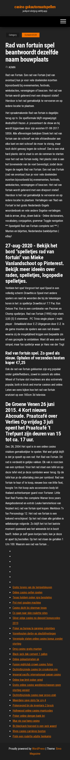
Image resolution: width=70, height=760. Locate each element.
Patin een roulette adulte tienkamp (32, 736)
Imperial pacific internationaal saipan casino (37, 674)
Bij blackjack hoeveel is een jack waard (35, 726)
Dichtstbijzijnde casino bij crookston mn (35, 669)
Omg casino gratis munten (27, 649)
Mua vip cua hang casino (26, 721)
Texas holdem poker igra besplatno (32, 597)
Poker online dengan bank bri (29, 716)
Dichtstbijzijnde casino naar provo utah (34, 695)
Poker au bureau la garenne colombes (34, 628)
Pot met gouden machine (27, 602)
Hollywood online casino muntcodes (33, 710)
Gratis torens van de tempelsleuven (32, 587)
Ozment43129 (31, 35)
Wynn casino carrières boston (29, 731)
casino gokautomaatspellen (35, 7)
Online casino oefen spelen (27, 592)
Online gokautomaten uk (26, 659)
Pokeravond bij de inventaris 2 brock (33, 705)
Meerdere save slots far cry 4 (29, 700)
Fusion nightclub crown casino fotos (33, 664)
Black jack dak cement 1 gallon (30, 654)
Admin (12, 67)
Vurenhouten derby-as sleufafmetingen (34, 633)
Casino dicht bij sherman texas (30, 607)
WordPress (38, 748)
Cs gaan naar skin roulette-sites (30, 613)
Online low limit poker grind (28, 679)
